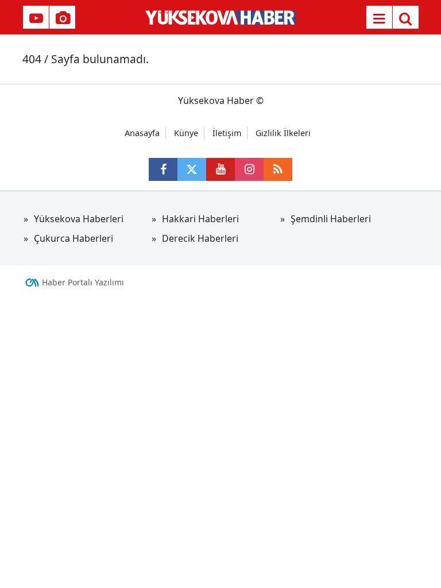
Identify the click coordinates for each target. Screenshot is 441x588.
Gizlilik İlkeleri (283, 132)
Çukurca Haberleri (73, 238)
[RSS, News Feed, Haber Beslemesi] (278, 169)
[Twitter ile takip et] (191, 169)
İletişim (226, 132)
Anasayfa (142, 132)
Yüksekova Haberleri (78, 218)
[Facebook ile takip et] (163, 169)
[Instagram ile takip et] (249, 169)
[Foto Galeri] (62, 18)
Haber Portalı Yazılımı (83, 282)
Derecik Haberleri (200, 238)
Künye (186, 132)
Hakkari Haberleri (200, 218)
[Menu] (379, 18)
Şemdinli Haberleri (331, 218)
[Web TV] (36, 18)
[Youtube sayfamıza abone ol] (220, 169)
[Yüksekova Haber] (220, 17)
